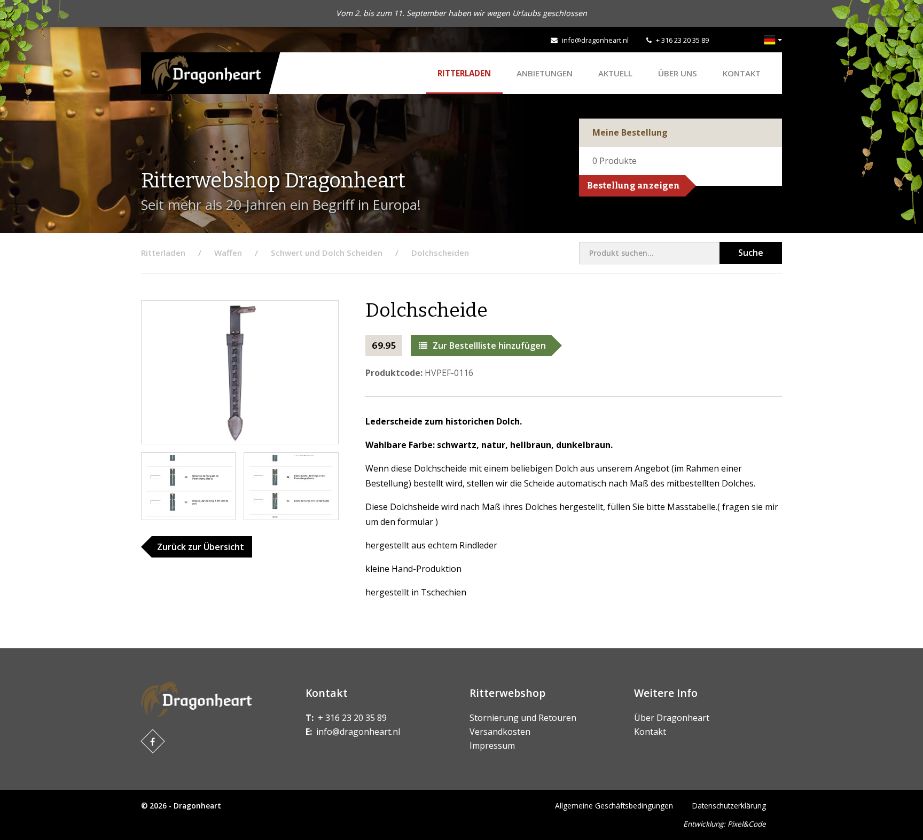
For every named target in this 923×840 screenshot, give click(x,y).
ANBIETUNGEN (545, 73)
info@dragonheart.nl (595, 40)
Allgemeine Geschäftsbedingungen (614, 805)
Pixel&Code (747, 824)
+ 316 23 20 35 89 (682, 40)
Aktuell (615, 73)
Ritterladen (464, 73)
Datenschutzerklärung (729, 805)
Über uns (677, 73)
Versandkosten (500, 731)
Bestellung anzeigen (633, 185)
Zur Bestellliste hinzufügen (489, 345)
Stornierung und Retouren (523, 718)
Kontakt (742, 73)
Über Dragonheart (671, 718)
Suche (750, 252)
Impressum (492, 745)
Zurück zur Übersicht (200, 547)
